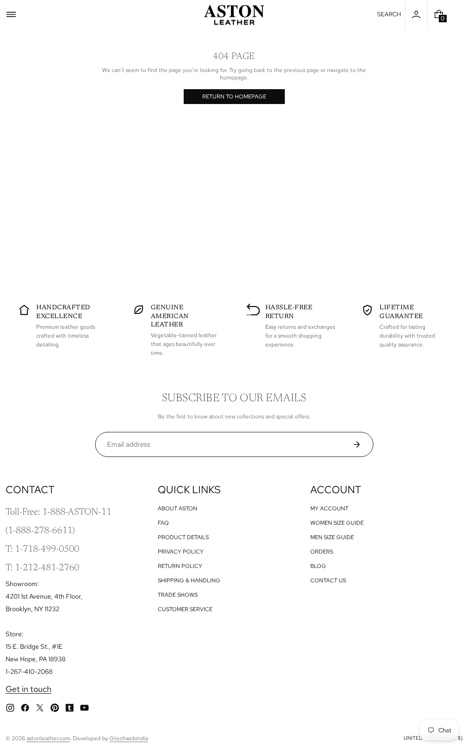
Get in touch (28, 689)
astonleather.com (48, 738)
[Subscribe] (360, 444)
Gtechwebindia (128, 738)
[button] (11, 14)
